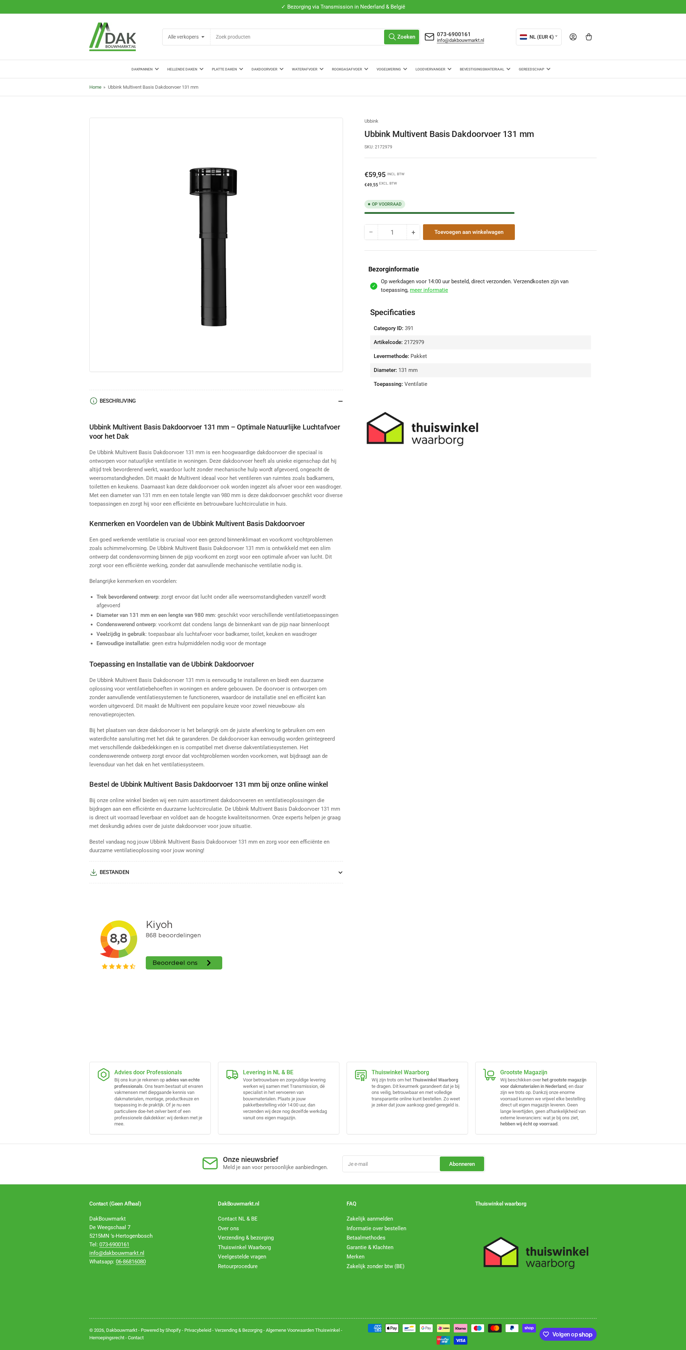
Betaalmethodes (366, 1237)
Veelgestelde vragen (242, 1256)
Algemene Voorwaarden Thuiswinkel (303, 1330)
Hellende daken (182, 69)
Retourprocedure (238, 1266)
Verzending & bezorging (246, 1237)
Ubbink (371, 121)
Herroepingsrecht (106, 1337)
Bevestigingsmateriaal (482, 69)
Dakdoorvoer (264, 69)
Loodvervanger (430, 69)
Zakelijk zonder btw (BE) (375, 1266)
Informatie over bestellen (376, 1228)
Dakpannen (142, 69)
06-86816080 (131, 1261)
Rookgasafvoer (347, 69)
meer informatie (429, 290)
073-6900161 (454, 34)
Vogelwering (389, 69)
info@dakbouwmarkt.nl (460, 40)
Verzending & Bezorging (238, 1330)
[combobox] (315, 37)
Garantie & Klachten (370, 1247)
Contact (136, 1337)
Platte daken (224, 69)
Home (95, 87)
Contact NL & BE (238, 1219)
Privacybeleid (197, 1330)
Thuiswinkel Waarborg (244, 1247)
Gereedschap (531, 69)
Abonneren (462, 1164)
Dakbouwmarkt (121, 1330)
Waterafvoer (304, 69)
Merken (355, 1256)
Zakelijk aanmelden (370, 1219)
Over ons (228, 1228)
